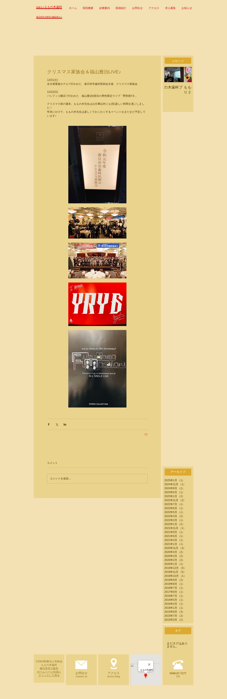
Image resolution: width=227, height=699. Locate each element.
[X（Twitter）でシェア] (56, 424)
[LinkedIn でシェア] (64, 424)
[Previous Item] (169, 74)
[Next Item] (186, 74)
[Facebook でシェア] (48, 424)
